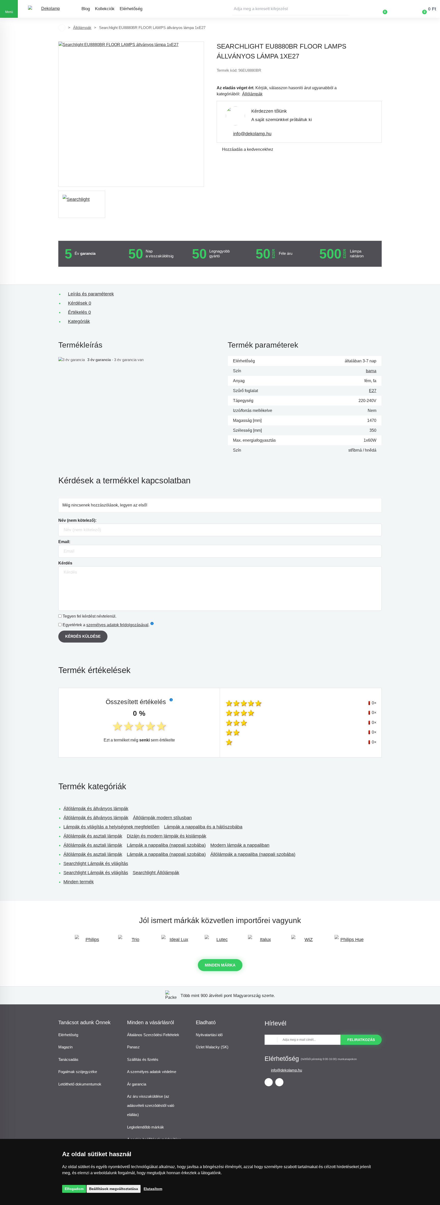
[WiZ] (306, 942)
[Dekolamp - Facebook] (269, 1082)
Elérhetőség (131, 8)
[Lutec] (220, 942)
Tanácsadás (68, 1059)
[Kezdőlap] (61, 27)
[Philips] (90, 942)
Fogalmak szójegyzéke (77, 1071)
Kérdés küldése (83, 636)
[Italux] (263, 942)
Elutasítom (153, 1189)
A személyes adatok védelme (151, 1071)
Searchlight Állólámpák (156, 872)
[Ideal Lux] (177, 942)
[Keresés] (346, 9)
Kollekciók (105, 8)
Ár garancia (136, 1084)
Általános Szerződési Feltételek (153, 1035)
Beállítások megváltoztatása (113, 1189)
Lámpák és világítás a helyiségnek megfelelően (111, 826)
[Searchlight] (81, 204)
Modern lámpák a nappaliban (239, 845)
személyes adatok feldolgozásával (117, 625)
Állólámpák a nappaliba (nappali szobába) (252, 854)
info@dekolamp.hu (252, 133)
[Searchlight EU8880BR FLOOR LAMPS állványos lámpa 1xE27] (131, 114)
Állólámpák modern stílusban (162, 817)
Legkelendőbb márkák (145, 1127)
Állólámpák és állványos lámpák (95, 808)
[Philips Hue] (350, 942)
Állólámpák (82, 27)
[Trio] (133, 942)
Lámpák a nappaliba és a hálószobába (203, 826)
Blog (85, 8)
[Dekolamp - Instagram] (279, 1082)
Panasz (133, 1047)
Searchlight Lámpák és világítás (95, 863)
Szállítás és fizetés (142, 1059)
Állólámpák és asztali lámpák (92, 836)
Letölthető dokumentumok (79, 1084)
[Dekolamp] (48, 9)
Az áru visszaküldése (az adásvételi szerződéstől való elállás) (150, 1105)
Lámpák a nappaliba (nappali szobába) (166, 845)
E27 (372, 391)
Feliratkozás (361, 1040)
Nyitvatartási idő (209, 1035)
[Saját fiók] (400, 9)
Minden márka (220, 965)
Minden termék (78, 881)
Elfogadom (74, 1189)
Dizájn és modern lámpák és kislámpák (166, 836)
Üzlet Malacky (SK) (212, 1047)
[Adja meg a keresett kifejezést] (291, 9)
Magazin (65, 1047)
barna (371, 371)
